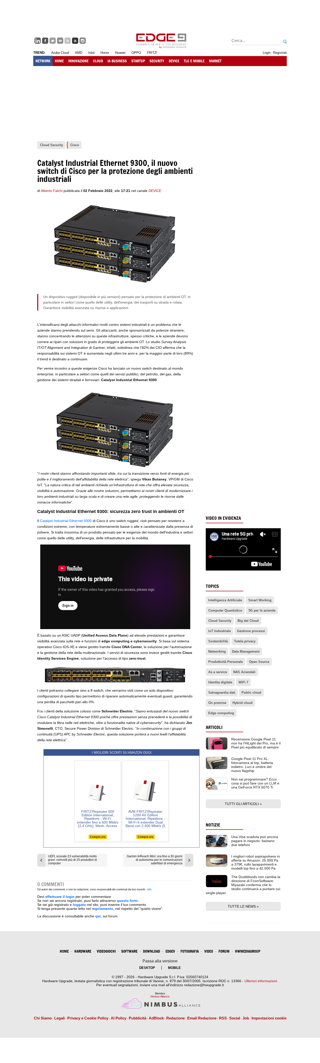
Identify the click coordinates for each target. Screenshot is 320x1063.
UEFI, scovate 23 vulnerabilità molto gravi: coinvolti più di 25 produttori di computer (72, 860)
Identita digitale (220, 682)
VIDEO (208, 951)
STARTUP (138, 61)
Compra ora (98, 836)
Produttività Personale (225, 662)
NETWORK (43, 61)
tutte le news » (243, 906)
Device (154, 191)
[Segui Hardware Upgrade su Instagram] (83, 41)
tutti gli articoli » (243, 804)
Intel (91, 53)
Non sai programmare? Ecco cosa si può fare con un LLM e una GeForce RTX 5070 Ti (255, 783)
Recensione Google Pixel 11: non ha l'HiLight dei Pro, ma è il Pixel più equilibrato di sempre (255, 743)
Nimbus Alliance (160, 996)
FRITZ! (152, 53)
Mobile (174, 968)
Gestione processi (251, 631)
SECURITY (157, 61)
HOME (59, 61)
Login (266, 53)
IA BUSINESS (117, 61)
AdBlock (156, 1018)
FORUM (224, 951)
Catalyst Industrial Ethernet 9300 (66, 521)
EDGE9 (170, 951)
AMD (78, 53)
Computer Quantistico (225, 610)
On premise (217, 703)
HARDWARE (82, 951)
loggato (79, 905)
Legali (59, 1018)
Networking (217, 651)
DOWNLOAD (151, 951)
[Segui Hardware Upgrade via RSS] (67, 41)
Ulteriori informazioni (260, 981)
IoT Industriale (219, 631)
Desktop (147, 968)
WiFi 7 (243, 682)
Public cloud (251, 692)
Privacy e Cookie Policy (87, 1018)
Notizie (213, 825)
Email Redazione (201, 1018)
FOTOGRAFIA (189, 951)
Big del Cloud (248, 621)
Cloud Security (219, 621)
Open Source (259, 662)
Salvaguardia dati (221, 692)
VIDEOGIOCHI (106, 951)
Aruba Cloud (60, 53)
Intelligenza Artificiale (225, 600)
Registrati (280, 53)
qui (98, 916)
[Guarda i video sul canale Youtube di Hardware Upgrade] (75, 41)
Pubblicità (137, 1018)
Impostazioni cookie (269, 1018)
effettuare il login (59, 897)
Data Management (246, 651)
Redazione (175, 1018)
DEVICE (174, 61)
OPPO (136, 53)
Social (234, 1018)
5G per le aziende (262, 610)
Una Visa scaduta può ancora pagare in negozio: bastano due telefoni (254, 841)
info (149, 889)
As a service (217, 672)
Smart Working (260, 600)
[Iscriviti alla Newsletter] (60, 41)
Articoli (214, 727)
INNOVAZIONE (78, 61)
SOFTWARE (129, 951)
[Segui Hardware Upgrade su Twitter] (53, 41)
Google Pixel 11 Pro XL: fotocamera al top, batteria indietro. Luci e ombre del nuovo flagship (252, 765)
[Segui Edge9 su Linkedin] (37, 41)
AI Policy (118, 1018)
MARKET (215, 61)
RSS (223, 1018)
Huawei (120, 53)
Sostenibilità (218, 641)
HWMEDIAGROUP (247, 951)
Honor (104, 53)
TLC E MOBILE (194, 61)
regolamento (102, 909)
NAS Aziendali (244, 672)
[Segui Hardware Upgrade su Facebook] (45, 41)
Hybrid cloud (242, 703)
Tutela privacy (245, 641)
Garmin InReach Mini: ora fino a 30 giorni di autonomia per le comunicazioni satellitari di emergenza (154, 860)
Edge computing (221, 713)
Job (245, 1018)
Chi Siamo (43, 1018)
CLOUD (98, 61)
